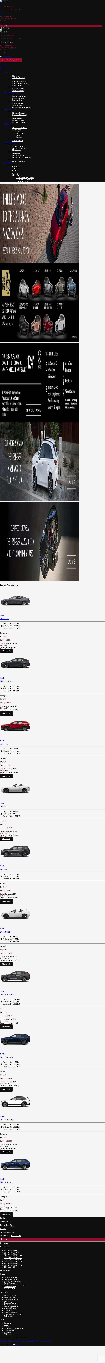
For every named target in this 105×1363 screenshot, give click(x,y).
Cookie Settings (46, 1341)
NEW (6, 72)
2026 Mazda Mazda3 (11, 1263)
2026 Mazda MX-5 (10, 1250)
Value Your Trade (18, 91)
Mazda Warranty (17, 176)
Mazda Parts (16, 154)
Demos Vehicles (17, 85)
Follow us (5, 28)
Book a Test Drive (18, 89)
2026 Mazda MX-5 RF (11, 1252)
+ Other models (5, 1270)
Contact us (7, 1323)
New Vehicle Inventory (19, 81)
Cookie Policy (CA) (32, 1341)
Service (18, 135)
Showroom (15, 76)
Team (14, 168)
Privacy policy (19, 1341)
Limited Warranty (22, 181)
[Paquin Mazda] (5, 1)
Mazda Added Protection (24, 179)
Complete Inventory (10, 1277)
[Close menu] (1, 69)
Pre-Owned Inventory (11, 92)
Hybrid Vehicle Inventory (20, 83)
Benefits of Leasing (18, 120)
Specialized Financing (19, 115)
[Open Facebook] (4, 30)
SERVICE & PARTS (11, 142)
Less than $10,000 (18, 100)
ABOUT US (8, 163)
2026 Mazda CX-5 (18, 78)
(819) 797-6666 (9, 6)
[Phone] (1, 3)
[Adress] (1, 13)
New (18, 131)
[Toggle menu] (1, 24)
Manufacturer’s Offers (19, 128)
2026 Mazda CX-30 (10, 1254)
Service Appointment (19, 146)
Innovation (15, 174)
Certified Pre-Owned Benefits (22, 107)
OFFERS (7, 124)
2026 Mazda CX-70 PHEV (13, 1258)
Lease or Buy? (17, 118)
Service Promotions (18, 161)
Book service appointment (10, 60)
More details (6, 651)
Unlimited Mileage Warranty (25, 178)
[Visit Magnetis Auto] (17, 1344)
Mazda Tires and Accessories (21, 157)
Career (14, 170)
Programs (19, 137)
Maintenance (16, 150)
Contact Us (16, 167)
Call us (4, 32)
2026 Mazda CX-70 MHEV (13, 1256)
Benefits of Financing (19, 122)
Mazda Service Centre (19, 148)
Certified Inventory (18, 98)
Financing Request (18, 113)
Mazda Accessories (18, 155)
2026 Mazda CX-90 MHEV (13, 1259)
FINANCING (8, 109)
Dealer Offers (16, 129)
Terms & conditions (6, 1341)
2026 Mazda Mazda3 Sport (13, 1265)
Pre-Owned (20, 133)
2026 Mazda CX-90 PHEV (13, 1261)
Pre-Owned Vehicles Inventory (14, 1285)
